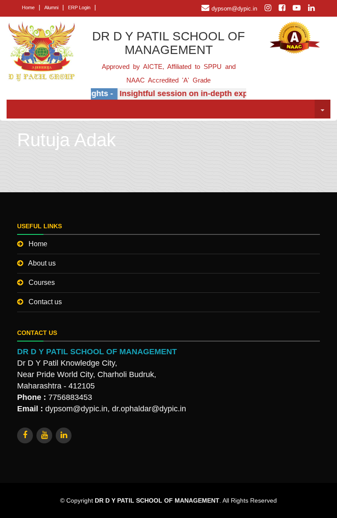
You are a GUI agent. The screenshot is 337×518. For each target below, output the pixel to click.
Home (28, 7)
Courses (42, 282)
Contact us (45, 302)
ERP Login (79, 7)
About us (42, 263)
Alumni (51, 7)
